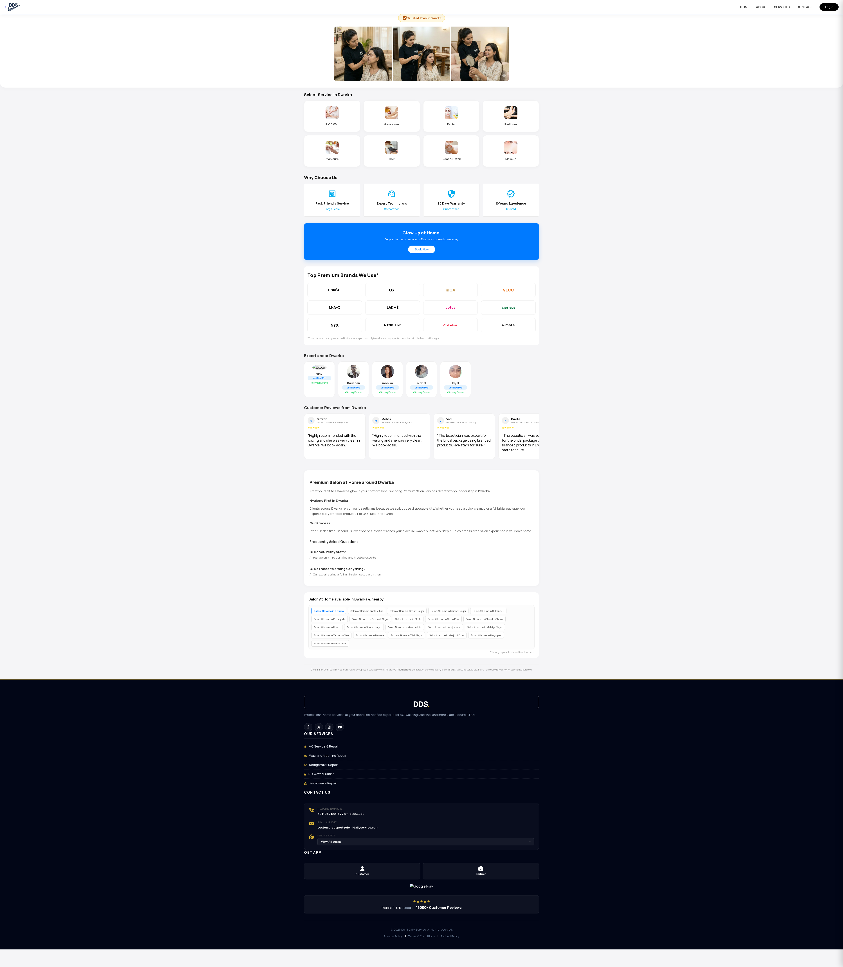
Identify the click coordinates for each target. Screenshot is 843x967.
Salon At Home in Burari (327, 627)
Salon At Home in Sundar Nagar (364, 627)
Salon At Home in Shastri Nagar (406, 611)
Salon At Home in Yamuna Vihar (331, 635)
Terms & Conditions (421, 936)
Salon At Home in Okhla (408, 619)
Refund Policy (450, 936)
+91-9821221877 (330, 813)
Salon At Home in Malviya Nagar (485, 627)
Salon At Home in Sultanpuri (488, 611)
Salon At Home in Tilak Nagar (407, 635)
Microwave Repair (323, 783)
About (761, 7)
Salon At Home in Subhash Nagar (370, 619)
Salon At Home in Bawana (370, 635)
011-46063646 (354, 814)
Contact (804, 7)
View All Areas (426, 841)
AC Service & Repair (323, 746)
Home (744, 7)
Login (829, 7)
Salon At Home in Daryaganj (486, 635)
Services (782, 7)
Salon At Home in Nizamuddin (405, 627)
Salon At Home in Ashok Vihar (330, 643)
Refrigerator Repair (323, 764)
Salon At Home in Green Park (443, 619)
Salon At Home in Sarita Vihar (366, 611)
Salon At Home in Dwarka (329, 611)
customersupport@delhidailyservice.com (347, 827)
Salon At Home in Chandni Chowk (484, 619)
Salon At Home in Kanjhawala (444, 627)
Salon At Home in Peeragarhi (329, 619)
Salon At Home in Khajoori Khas (446, 635)
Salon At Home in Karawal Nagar (448, 611)
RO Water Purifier (321, 774)
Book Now (422, 249)
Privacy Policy (393, 936)
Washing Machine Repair (327, 755)
